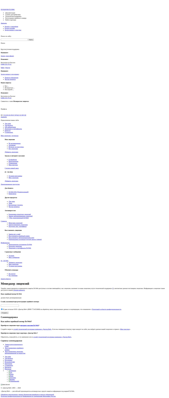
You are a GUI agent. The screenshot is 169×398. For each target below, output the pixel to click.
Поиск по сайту (6, 36)
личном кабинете (19, 290)
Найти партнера (10, 20)
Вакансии (8, 369)
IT (14, 115)
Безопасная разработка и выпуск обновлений (39, 394)
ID (25, 115)
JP (16, 115)
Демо (10, 203)
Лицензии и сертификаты (13, 129)
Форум (7, 67)
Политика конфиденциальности (11, 396)
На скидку (12, 274)
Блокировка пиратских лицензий (20, 214)
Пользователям (10, 362)
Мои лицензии (13, 178)
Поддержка (8, 360)
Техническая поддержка (13, 16)
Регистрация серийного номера (15, 18)
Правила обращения (11, 77)
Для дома (8, 123)
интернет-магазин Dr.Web (29, 325)
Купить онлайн (10, 28)
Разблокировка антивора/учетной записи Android (25, 239)
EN (7, 115)
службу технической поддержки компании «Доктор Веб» (32, 329)
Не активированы (15, 143)
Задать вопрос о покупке (13, 30)
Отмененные (13, 163)
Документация (10, 13)
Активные (12, 145)
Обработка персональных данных (12, 394)
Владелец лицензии (15, 246)
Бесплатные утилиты (16, 205)
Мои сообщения (14, 257)
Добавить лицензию (15, 262)
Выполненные (13, 161)
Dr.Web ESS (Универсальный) (19, 192)
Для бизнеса (9, 125)
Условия (11, 256)
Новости (7, 130)
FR (12, 115)
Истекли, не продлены (16, 147)
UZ (20, 115)
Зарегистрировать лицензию (18, 225)
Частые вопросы (10, 79)
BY (23, 115)
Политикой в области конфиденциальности (106, 309)
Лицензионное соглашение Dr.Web (20, 244)
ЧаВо (2, 67)
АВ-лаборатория (10, 127)
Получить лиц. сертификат (18, 226)
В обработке (13, 159)
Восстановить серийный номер (19, 236)
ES (10, 115)
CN (4, 115)
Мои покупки (13, 165)
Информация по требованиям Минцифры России (39, 396)
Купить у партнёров (11, 26)
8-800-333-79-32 (6, 64)
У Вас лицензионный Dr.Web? (19, 218)
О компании (9, 132)
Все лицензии (13, 149)
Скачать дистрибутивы (13, 14)
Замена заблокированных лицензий (20, 216)
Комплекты (12, 194)
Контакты (8, 367)
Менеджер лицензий (15, 223)
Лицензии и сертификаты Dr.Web (20, 248)
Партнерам (8, 363)
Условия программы (15, 176)
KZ (18, 115)
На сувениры (13, 275)
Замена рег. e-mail (14, 234)
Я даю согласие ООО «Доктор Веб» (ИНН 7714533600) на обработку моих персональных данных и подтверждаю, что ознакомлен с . (62, 309)
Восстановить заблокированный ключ (21, 238)
